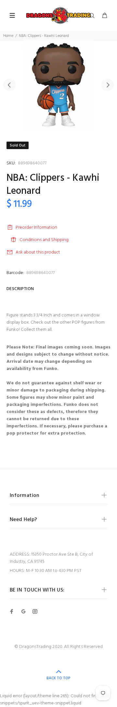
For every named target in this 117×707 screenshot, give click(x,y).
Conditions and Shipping (44, 240)
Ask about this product (38, 252)
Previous (9, 85)
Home (8, 36)
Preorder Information (36, 227)
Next (107, 85)
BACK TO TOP (58, 678)
